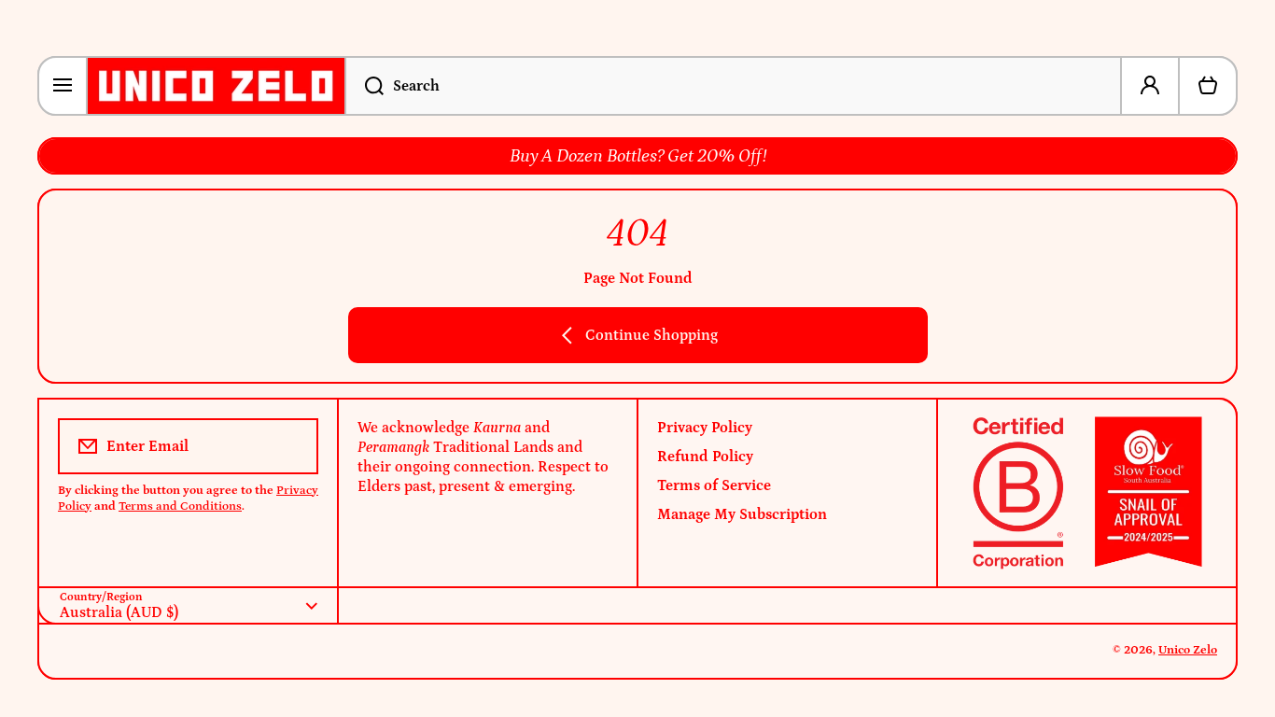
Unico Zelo (1187, 650)
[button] (1208, 86)
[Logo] (216, 86)
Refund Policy (705, 456)
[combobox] (733, 86)
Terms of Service (714, 485)
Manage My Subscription (742, 514)
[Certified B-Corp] (1087, 493)
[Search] (364, 86)
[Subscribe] (291, 446)
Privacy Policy (704, 427)
